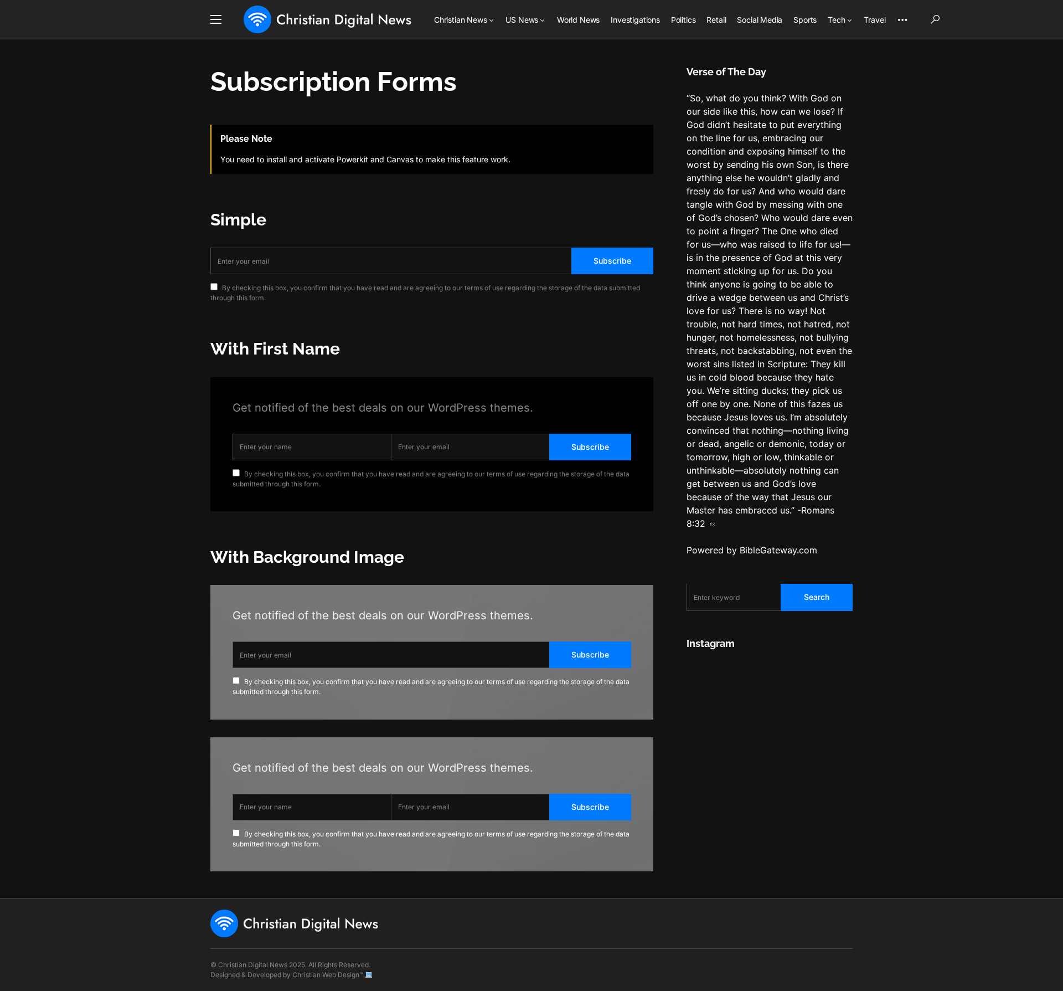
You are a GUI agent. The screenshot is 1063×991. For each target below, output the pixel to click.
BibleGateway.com (778, 550)
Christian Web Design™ (327, 975)
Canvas (400, 159)
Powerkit (352, 159)
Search (816, 597)
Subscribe (612, 260)
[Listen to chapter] (711, 524)
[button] (215, 19)
